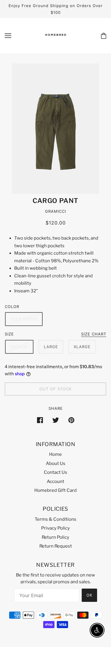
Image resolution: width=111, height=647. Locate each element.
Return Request (55, 546)
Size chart (93, 334)
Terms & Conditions (55, 519)
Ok (89, 595)
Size (9, 334)
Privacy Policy (55, 528)
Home (55, 454)
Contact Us (55, 472)
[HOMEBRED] (55, 40)
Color (12, 306)
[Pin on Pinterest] (71, 420)
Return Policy (55, 537)
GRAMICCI (55, 211)
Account (55, 481)
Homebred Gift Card (55, 490)
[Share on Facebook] (40, 420)
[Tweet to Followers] (56, 420)
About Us (55, 463)
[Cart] (104, 35)
